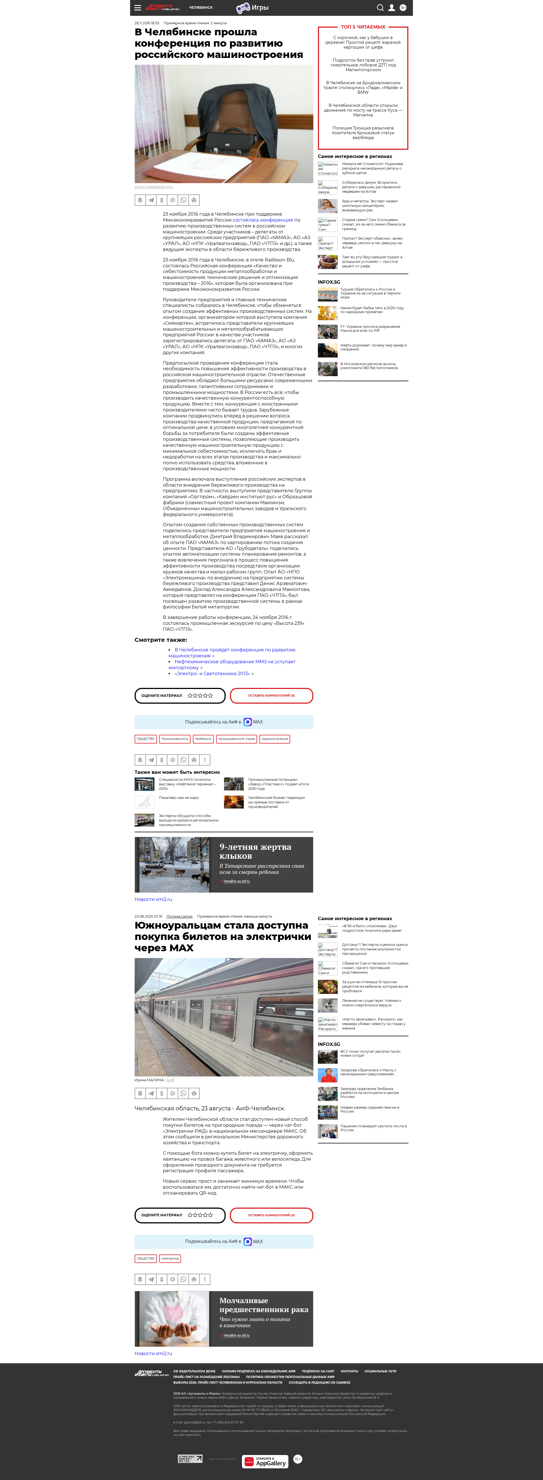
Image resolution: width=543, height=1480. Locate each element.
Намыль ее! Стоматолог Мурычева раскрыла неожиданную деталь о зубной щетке (372, 168)
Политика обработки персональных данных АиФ (290, 1377)
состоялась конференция (263, 220)
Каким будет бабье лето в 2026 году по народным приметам (372, 310)
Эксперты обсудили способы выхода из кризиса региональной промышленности (188, 820)
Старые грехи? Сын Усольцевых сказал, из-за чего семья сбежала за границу (374, 224)
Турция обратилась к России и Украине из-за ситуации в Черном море (370, 293)
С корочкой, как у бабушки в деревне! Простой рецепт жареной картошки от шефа (363, 42)
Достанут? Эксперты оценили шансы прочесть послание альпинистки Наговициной (375, 949)
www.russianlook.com (154, 187)
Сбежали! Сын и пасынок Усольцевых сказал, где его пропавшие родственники (375, 967)
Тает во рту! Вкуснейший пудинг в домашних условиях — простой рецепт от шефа (372, 261)
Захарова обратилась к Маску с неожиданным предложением (369, 1072)
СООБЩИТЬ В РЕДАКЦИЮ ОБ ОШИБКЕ (319, 1382)
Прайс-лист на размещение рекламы (206, 1377)
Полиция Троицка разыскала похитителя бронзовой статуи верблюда (363, 133)
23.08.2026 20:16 (148, 916)
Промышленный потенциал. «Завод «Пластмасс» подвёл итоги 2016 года (278, 784)
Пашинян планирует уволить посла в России (374, 1128)
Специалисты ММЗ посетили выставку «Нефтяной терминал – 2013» (187, 784)
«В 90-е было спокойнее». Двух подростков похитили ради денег (372, 928)
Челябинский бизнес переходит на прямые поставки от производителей (276, 802)
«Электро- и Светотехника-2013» (212, 673)
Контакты (349, 1371)
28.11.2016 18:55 (147, 23)
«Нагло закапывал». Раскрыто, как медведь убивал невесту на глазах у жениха (374, 1023)
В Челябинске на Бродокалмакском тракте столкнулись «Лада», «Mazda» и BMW (363, 88)
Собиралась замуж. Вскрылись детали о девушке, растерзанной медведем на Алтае (371, 187)
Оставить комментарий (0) (271, 695)
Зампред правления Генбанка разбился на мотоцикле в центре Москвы (370, 1093)
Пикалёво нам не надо (179, 798)
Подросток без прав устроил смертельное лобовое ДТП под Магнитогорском (363, 65)
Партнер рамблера (222, 1459)
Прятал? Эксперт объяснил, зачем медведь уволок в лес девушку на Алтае (372, 243)
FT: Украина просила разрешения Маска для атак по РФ (370, 329)
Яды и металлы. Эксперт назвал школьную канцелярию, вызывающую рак (370, 205)
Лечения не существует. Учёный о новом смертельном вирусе (371, 1002)
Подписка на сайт (318, 1371)
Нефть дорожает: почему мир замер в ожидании (374, 347)
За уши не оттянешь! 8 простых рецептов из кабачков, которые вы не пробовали (375, 986)
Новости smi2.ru (153, 899)
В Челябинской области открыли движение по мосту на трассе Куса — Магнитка (363, 110)
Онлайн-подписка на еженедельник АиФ (259, 1371)
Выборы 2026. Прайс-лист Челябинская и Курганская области (227, 1382)
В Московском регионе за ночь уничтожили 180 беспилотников (369, 366)
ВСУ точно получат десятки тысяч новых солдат (370, 1054)
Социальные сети (380, 1371)
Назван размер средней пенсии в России (370, 1109)
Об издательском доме (194, 1371)
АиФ (170, 1080)
